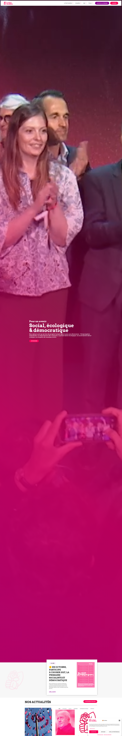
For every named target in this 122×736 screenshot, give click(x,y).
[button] (119, 720)
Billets (70, 708)
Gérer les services (92, 728)
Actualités (64, 708)
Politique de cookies (100, 734)
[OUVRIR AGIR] (86, 3)
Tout (59, 708)
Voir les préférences (114, 731)
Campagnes (76, 708)
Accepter (93, 731)
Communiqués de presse (84, 708)
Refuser (103, 731)
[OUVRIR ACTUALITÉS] (80, 3)
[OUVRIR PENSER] (92, 3)
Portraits (92, 708)
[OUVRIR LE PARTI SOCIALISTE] (72, 3)
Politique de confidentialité (107, 734)
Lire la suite (52, 691)
